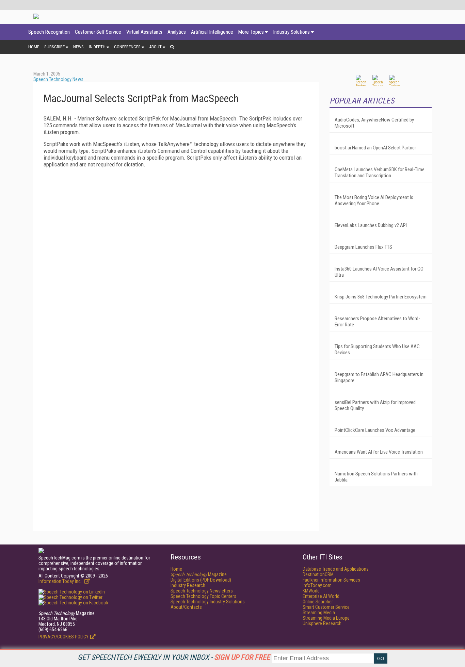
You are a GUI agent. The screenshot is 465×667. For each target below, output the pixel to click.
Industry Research (188, 585)
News (78, 46)
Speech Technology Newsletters (202, 590)
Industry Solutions (291, 32)
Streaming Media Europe (326, 618)
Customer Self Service (98, 32)
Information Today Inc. (60, 581)
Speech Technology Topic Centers (203, 596)
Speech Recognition (49, 32)
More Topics (251, 32)
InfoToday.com (317, 585)
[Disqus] (176, 258)
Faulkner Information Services (331, 580)
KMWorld (311, 590)
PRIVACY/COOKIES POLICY (63, 636)
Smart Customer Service (326, 607)
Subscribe (54, 46)
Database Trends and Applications (336, 569)
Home (33, 46)
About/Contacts (186, 607)
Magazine (199, 574)
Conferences (127, 46)
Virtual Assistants (144, 32)
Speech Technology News (58, 79)
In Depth (97, 46)
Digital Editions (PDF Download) (201, 580)
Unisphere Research (322, 623)
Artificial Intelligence (212, 32)
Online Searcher (318, 601)
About (155, 46)
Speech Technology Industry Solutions (208, 601)
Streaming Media (319, 612)
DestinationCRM (318, 574)
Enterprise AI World (321, 596)
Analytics (176, 32)
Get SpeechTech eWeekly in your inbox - (174, 657)
